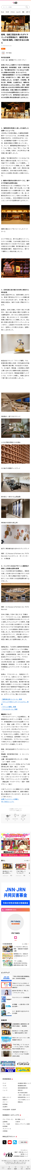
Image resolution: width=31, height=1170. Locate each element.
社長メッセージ (7, 1097)
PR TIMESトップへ (7, 802)
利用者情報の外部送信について (21, 1156)
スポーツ (28, 12)
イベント (13, 12)
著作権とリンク (24, 1154)
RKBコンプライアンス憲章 (22, 1124)
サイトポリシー (24, 1150)
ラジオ (7, 12)
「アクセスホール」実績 (9, 709)
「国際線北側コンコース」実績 (11, 699)
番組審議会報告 (22, 1085)
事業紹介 (5, 1099)
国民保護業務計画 (22, 1088)
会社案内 (5, 1106)
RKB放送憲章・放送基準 (9, 1109)
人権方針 (17, 1121)
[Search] (27, 7)
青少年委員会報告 (22, 1092)
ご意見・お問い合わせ (24, 1095)
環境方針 (20, 1090)
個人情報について (20, 1119)
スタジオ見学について (24, 1099)
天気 (23, 12)
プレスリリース (7, 1129)
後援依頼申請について (24, 1097)
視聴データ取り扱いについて (21, 1152)
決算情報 (5, 1131)
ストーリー (6, 1102)
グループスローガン (8, 1119)
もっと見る (26, 860)
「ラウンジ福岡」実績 (8, 707)
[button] (3, 1168)
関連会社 (20, 1102)
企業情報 (5, 1121)
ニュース (18, 12)
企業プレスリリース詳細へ (10, 799)
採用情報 (5, 1104)
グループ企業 (6, 1124)
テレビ (2, 12)
